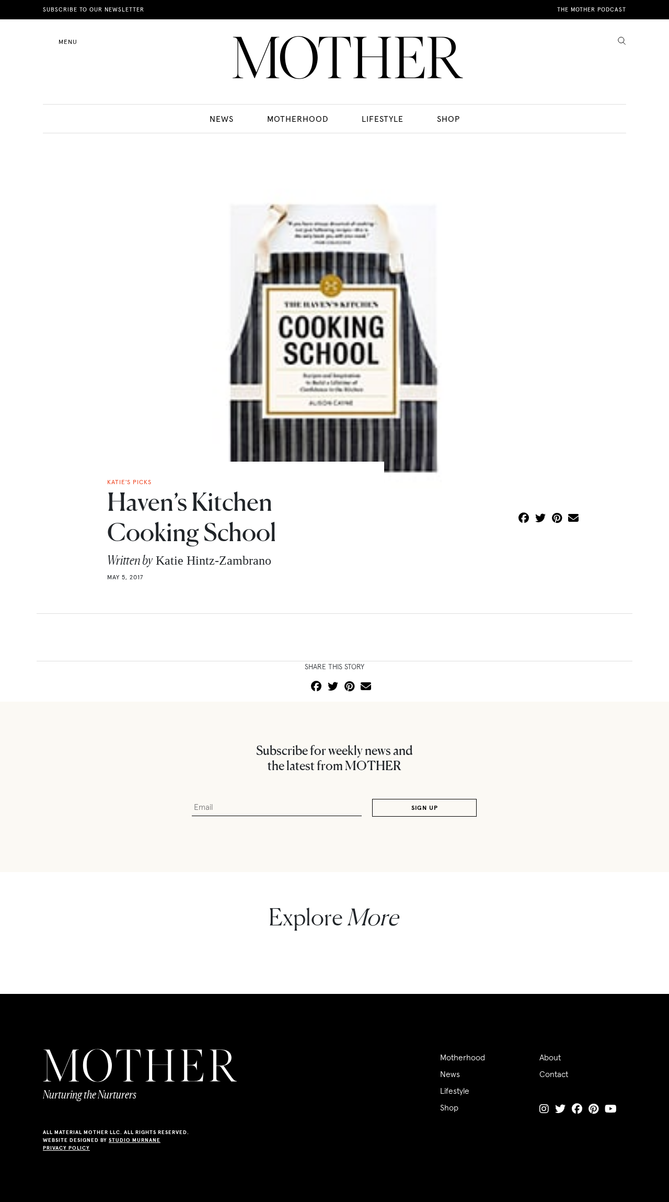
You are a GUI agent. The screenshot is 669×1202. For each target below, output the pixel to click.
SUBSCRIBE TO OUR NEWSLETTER (93, 9)
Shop (448, 118)
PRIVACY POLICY (66, 1147)
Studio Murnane (134, 1140)
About (550, 1057)
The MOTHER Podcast (591, 9)
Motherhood (297, 118)
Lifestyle (382, 118)
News (222, 118)
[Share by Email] (573, 518)
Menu (68, 41)
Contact (553, 1074)
